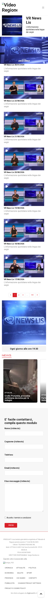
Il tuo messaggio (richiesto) (17, 481)
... (27, 295)
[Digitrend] (32, 61)
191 (32, 295)
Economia (9, 573)
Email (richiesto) (11, 468)
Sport (29, 573)
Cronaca (9, 568)
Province (9, 578)
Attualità (20, 568)
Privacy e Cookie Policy (15, 588)
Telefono (8, 455)
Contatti (33, 578)
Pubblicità (9, 583)
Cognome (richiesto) (14, 441)
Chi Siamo (21, 578)
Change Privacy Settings (29, 583)
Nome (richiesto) (12, 428)
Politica (32, 568)
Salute (20, 573)
